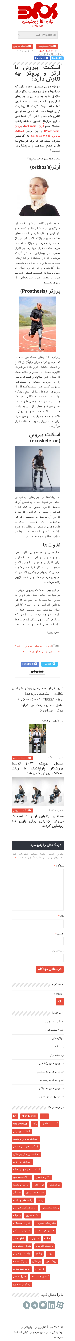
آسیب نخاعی (50, 1124)
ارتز (49, 646)
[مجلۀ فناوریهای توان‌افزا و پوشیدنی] (38, 26)
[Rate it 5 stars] (32, 672)
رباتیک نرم (57, 1055)
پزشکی (36, 1261)
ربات (40, 1200)
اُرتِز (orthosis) (34, 126)
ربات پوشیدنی (50, 1208)
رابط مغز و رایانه (22, 1200)
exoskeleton (20, 1124)
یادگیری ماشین (21, 1284)
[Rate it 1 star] (42, 672)
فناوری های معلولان (51, 1089)
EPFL (44, 1116)
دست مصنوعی (35, 1192)
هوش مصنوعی (22, 1246)
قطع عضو (18, 1238)
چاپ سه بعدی (21, 1269)
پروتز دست (20, 1261)
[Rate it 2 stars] (39, 672)
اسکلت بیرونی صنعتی (25, 1146)
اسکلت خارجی (22, 1162)
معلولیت (34, 1238)
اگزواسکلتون (42, 1177)
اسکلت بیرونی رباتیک (25, 1139)
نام (61, 916)
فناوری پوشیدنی (44, 1231)
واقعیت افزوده (44, 1246)
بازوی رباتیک (20, 1185)
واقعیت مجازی (21, 1254)
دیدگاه (59, 866)
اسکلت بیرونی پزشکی (26, 1154)
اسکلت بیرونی (21, 46)
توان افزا (38, 1185)
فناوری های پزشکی (51, 1063)
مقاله (47, 1238)
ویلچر (38, 1254)
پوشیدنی (51, 1261)
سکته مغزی (32, 1215)
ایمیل (59, 933)
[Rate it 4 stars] (34, 672)
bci (15, 1116)
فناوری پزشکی (21, 1231)
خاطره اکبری (46, 51)
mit (35, 1124)
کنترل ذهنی (19, 1276)
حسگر (17, 1192)
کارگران (39, 1269)
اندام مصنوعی (46, 46)
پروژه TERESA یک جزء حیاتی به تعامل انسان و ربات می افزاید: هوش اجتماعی (40, 705)
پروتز (45, 651)
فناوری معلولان (31, 651)
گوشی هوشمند (40, 1276)
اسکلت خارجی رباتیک (26, 1169)
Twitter (55, 58)
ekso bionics (29, 1116)
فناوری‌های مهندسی (51, 1097)
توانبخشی (58, 1038)
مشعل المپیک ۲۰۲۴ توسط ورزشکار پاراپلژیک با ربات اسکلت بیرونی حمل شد (38, 769)
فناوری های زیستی (52, 1080)
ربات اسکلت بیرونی (25, 1208)
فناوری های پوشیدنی (50, 1072)
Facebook (40, 58)
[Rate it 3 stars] (37, 672)
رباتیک (59, 1047)
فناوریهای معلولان (46, 1223)
